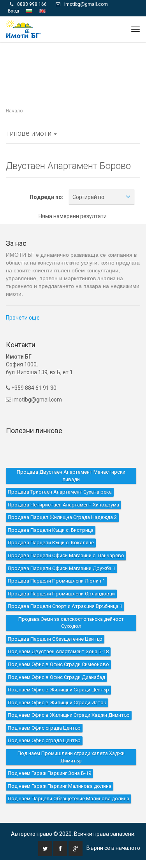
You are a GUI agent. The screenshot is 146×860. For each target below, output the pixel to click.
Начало (14, 94)
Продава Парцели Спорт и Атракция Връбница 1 (65, 590)
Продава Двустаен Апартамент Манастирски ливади (71, 459)
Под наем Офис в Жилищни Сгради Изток (57, 686)
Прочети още (23, 301)
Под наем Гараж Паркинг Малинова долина (59, 769)
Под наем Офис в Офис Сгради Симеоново (58, 648)
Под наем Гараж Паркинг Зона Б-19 (49, 757)
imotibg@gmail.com (37, 383)
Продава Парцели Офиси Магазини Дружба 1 (61, 551)
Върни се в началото (113, 831)
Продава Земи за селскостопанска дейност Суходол (71, 606)
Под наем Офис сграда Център (44, 711)
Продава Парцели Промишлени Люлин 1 (56, 564)
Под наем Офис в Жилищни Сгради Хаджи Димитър (69, 699)
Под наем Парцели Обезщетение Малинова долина (68, 782)
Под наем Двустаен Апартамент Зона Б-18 (58, 635)
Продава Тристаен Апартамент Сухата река (60, 475)
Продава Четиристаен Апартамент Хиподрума (63, 488)
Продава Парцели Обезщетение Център (55, 622)
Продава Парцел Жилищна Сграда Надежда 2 (62, 501)
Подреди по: (46, 180)
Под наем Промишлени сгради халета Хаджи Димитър (71, 740)
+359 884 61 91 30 (33, 371)
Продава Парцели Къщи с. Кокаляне (51, 526)
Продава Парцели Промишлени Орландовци (61, 577)
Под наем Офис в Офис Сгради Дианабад (56, 660)
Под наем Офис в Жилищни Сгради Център (58, 673)
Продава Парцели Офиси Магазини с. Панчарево (66, 539)
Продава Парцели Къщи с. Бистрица (50, 514)
